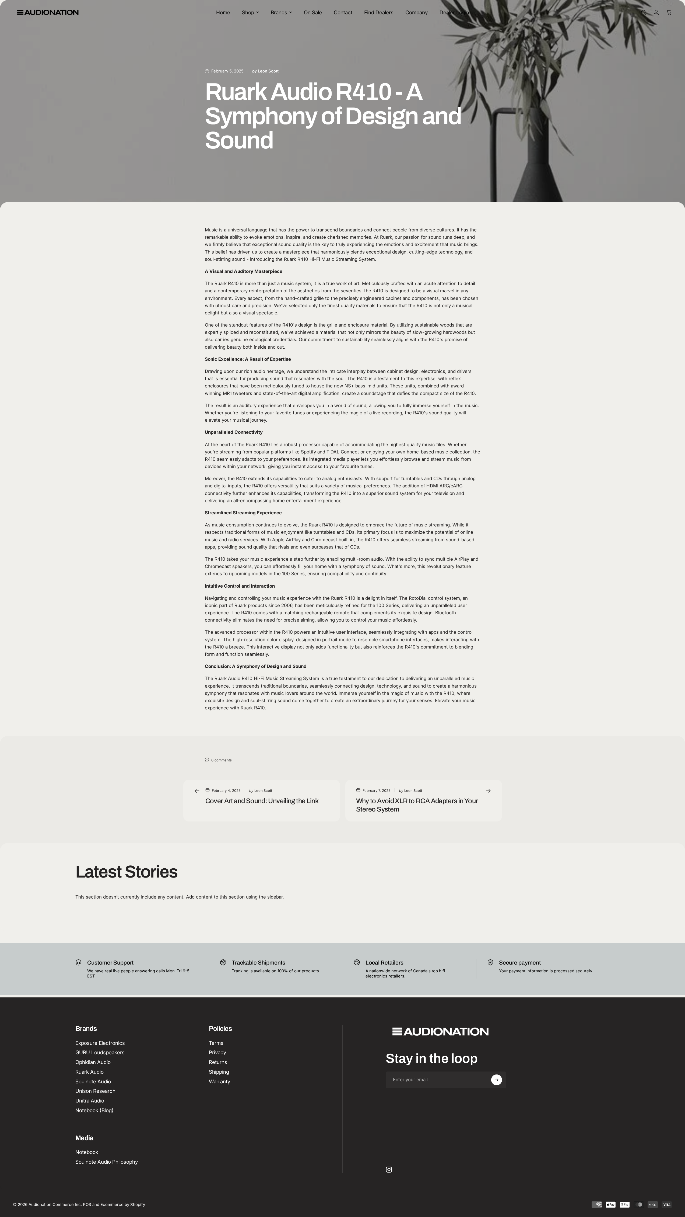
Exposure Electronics (100, 1043)
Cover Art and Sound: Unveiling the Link (262, 801)
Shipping (219, 1072)
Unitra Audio (89, 1101)
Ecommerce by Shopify (122, 1204)
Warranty (219, 1082)
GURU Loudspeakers (100, 1052)
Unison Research (95, 1091)
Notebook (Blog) (94, 1110)
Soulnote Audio (93, 1082)
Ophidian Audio (93, 1062)
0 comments (221, 760)
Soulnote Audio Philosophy (106, 1162)
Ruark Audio (89, 1072)
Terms (216, 1043)
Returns (218, 1062)
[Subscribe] (496, 1079)
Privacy (217, 1052)
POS (87, 1204)
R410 (346, 493)
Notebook (86, 1152)
